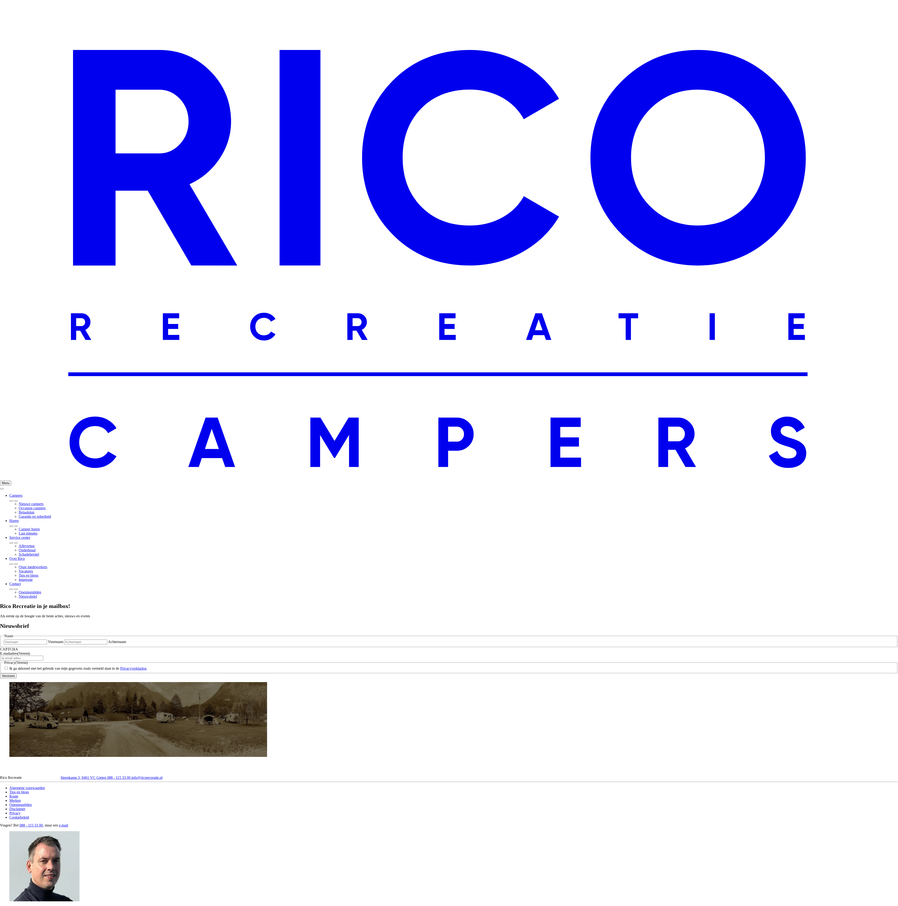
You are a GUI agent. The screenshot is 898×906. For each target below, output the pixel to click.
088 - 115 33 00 (119, 778)
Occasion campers (32, 508)
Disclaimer (17, 809)
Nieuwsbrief (28, 596)
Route (13, 796)
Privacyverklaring (133, 668)
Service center (19, 537)
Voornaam (55, 642)
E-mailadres (15, 653)
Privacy (15, 813)
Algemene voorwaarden (27, 788)
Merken (15, 800)
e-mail (63, 825)
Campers (15, 495)
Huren (14, 521)
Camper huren (29, 529)
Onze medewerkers (33, 567)
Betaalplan (26, 512)
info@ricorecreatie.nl (147, 778)
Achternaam (117, 642)
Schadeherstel (29, 554)
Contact (15, 584)
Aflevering (27, 546)
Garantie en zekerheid (35, 516)
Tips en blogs (28, 575)
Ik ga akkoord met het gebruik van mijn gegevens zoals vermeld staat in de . (78, 668)
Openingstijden (30, 592)
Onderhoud (27, 550)
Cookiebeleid (19, 817)
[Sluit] (2, 488)
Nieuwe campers (31, 504)
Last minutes (28, 533)
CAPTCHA (9, 649)
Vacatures (26, 571)
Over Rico (17, 559)
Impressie (26, 580)
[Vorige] (16, 501)
